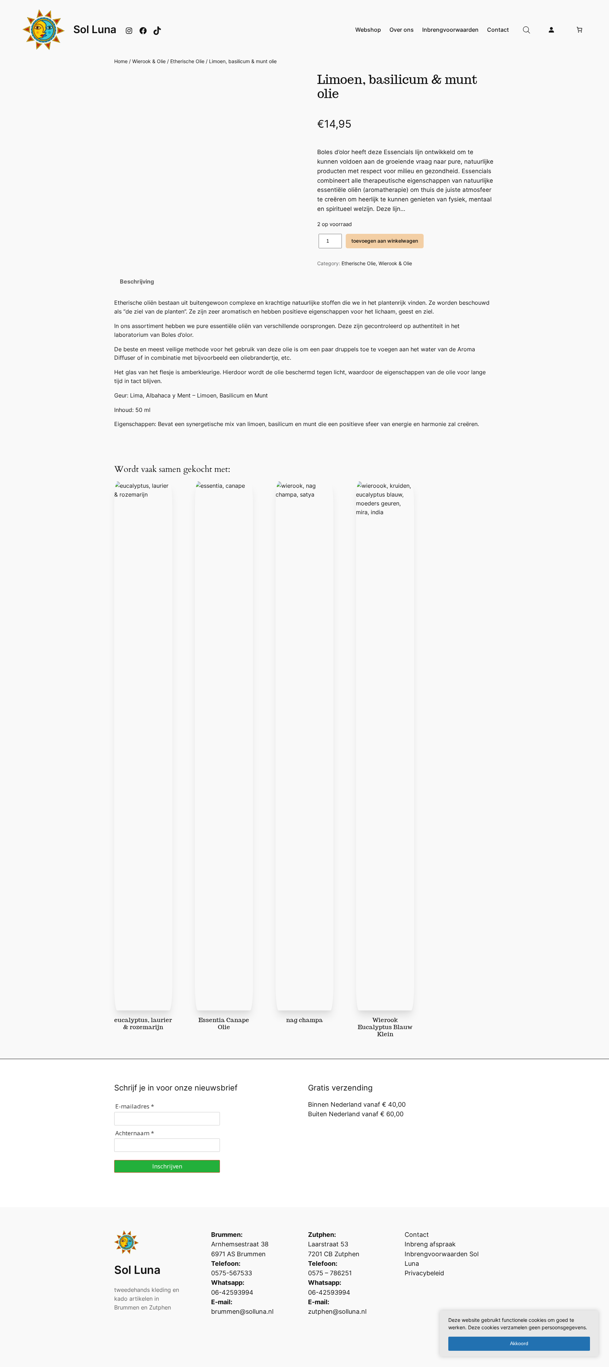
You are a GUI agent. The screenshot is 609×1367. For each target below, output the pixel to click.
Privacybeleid (424, 1273)
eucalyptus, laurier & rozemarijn (143, 1023)
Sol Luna (94, 29)
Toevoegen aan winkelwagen (384, 241)
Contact (417, 1234)
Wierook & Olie (149, 61)
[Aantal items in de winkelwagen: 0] (579, 30)
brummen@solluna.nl (242, 1311)
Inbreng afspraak (430, 1244)
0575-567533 (231, 1273)
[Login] (551, 30)
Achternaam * (134, 1133)
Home (121, 61)
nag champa (304, 1019)
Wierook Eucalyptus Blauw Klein (385, 1027)
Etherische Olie (187, 61)
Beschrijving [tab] (137, 281)
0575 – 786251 (330, 1273)
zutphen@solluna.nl (337, 1311)
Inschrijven (167, 1166)
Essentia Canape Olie (223, 1023)
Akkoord (519, 1343)
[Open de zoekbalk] (526, 29)
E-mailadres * (134, 1106)
